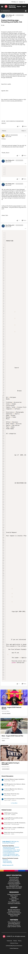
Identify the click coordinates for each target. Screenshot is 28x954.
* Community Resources (8, 853)
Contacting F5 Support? (8, 843)
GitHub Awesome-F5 (7, 865)
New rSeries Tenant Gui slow (11, 794)
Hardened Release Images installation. (14, 779)
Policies (15, 940)
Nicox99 (13, 829)
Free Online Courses (14, 902)
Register (19, 6)
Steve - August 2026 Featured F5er (12, 736)
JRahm (12, 834)
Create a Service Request (14, 913)
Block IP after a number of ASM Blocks (14, 827)
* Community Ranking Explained (10, 851)
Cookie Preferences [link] (14, 948)
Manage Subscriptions (14, 910)
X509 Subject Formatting (10, 813)
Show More (14, 803)
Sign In (24, 6)
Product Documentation (14, 894)
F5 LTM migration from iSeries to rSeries (14, 784)
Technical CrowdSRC (14, 882)
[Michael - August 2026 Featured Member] (14, 697)
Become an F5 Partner (14, 925)
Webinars (14, 900)
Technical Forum (6, 10)
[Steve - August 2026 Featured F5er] (14, 726)
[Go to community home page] (10, 6)
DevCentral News (5, 711)
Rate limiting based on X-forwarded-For (14, 798)
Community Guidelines (14, 883)
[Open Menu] (26, 11)
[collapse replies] (14, 134)
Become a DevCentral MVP (14, 888)
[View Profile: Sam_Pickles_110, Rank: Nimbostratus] (3, 16)
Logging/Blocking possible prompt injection (13, 818)
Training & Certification (14, 903)
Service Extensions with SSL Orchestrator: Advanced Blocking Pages (15, 822)
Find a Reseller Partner (14, 922)
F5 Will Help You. (10, 841)
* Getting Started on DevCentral (10, 847)
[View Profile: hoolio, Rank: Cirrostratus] (3, 135)
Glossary (14, 897)
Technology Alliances (14, 923)
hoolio (7, 135)
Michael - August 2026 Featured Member (11, 708)
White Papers (14, 896)
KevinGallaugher (15, 824)
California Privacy (14, 943)
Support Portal (14, 916)
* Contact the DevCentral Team (10, 854)
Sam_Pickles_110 (10, 15)
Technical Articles (14, 880)
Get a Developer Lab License (14, 886)
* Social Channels (7, 861)
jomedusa (14, 795)
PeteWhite (13, 814)
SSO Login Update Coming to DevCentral (10, 763)
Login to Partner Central (14, 926)
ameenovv (14, 800)
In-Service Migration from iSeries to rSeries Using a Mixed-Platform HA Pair (14, 789)
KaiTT (13, 790)
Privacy (19, 940)
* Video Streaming (7, 862)
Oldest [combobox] (24, 130)
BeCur (12, 819)
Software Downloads (14, 914)
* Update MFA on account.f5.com (11, 855)
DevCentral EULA (14, 885)
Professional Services (14, 911)
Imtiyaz (13, 785)
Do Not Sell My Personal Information (14, 945)
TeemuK (13, 780)
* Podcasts (5, 859)
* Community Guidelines (8, 848)
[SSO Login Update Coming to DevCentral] (14, 753)
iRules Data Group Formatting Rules (13, 832)
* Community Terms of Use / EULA (11, 850)
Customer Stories (14, 899)
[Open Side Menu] (2, 6)
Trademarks (9, 940)
